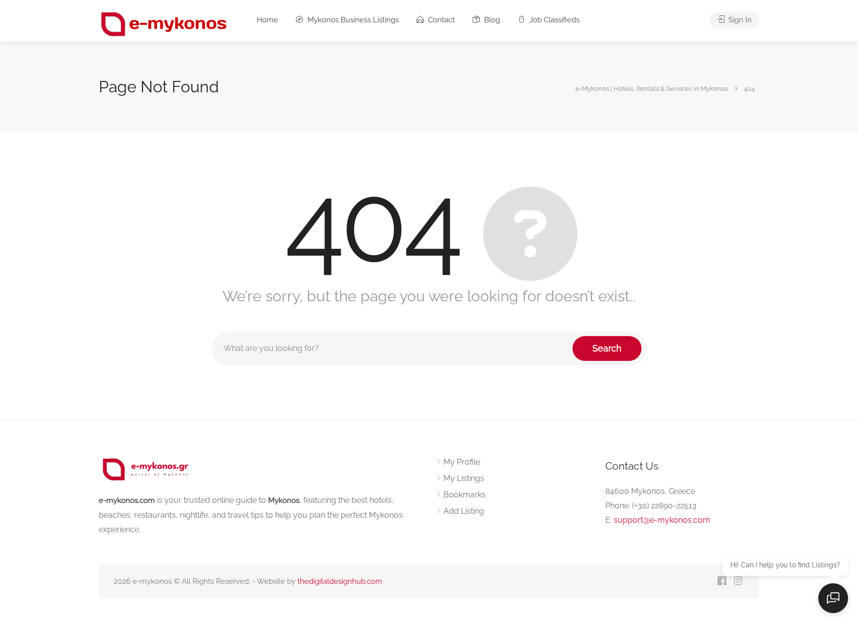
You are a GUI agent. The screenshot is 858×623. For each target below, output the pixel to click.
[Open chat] (833, 598)
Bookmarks (464, 494)
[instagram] (738, 581)
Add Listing (463, 511)
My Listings (463, 478)
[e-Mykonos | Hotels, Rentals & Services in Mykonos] (164, 23)
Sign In (739, 19)
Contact (440, 19)
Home (267, 19)
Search (607, 348)
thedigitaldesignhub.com (339, 581)
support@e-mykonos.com (662, 520)
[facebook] (721, 581)
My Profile (461, 462)
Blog (491, 19)
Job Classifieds (553, 19)
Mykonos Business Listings (352, 19)
